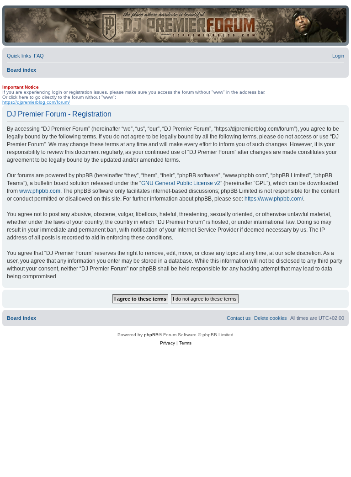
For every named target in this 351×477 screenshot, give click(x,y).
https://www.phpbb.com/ (274, 199)
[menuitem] (39, 55)
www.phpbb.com (39, 191)
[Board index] (175, 25)
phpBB (151, 334)
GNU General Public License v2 (180, 183)
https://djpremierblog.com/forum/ (36, 102)
